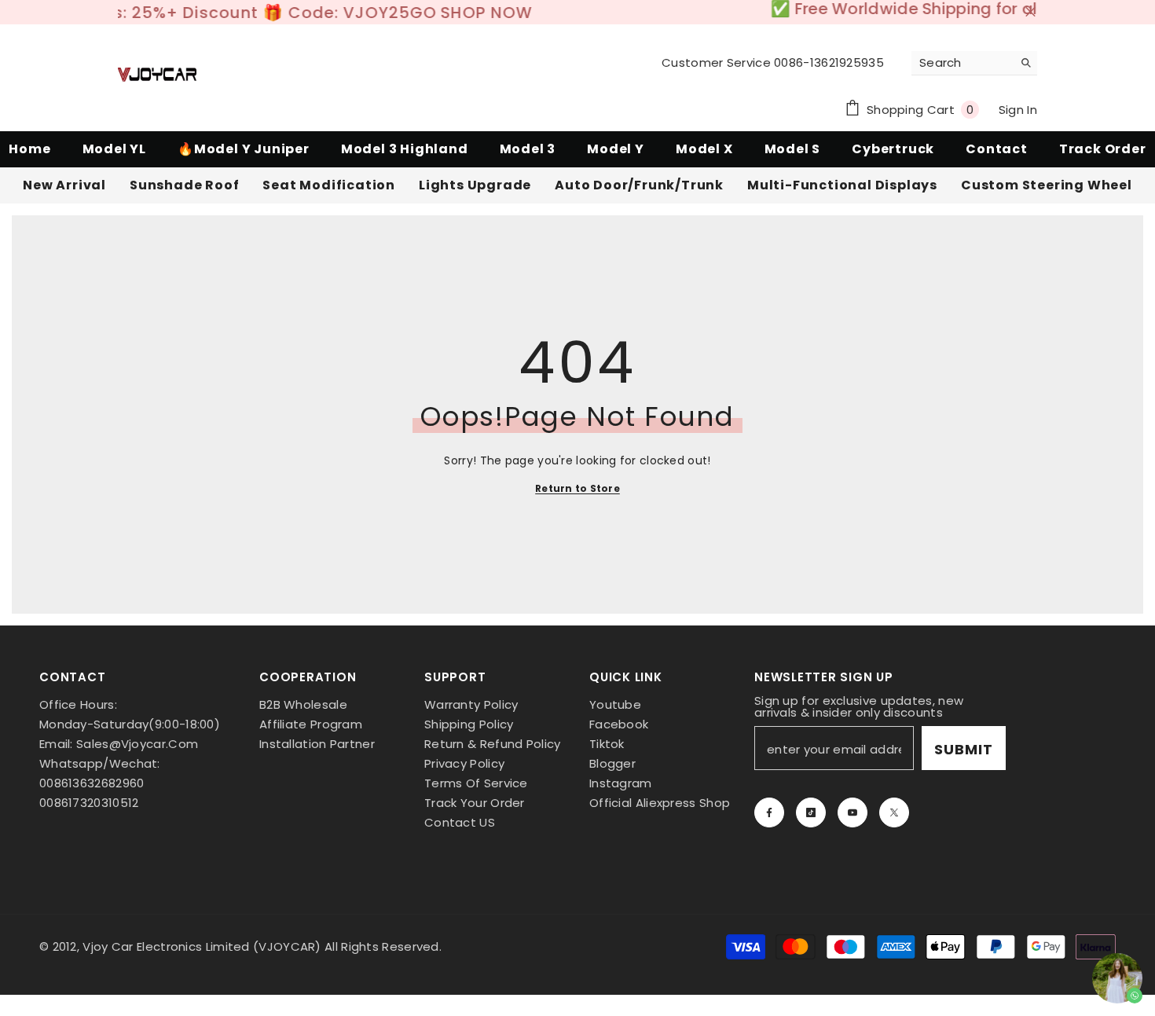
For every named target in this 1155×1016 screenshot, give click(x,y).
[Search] (974, 56)
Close (1030, 9)
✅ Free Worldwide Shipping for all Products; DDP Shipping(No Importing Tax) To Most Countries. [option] (577, 8)
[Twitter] (894, 805)
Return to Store (577, 481)
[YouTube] (852, 805)
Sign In (1018, 102)
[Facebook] (769, 805)
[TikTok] (811, 805)
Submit (963, 742)
